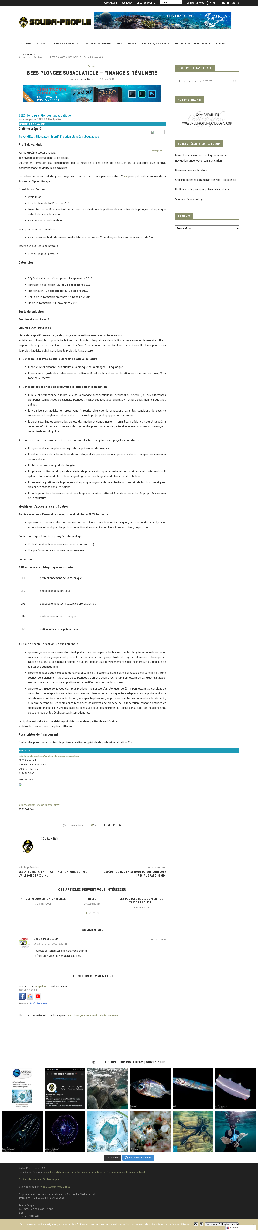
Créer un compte (146, 3)
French (233, 1227)
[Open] (22, 1088)
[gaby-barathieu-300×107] (207, 111)
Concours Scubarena (97, 43)
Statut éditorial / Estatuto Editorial (126, 1172)
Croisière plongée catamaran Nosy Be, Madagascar (205, 180)
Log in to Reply (158, 940)
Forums (221, 43)
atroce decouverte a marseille (43, 898)
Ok (195, 1224)
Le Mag (41, 43)
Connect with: (28, 990)
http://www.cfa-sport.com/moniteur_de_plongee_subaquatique (49, 756)
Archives (92, 66)
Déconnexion (110, 3)
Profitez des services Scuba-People (39, 1179)
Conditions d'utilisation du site (222, 1224)
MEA (119, 43)
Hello (92, 898)
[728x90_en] (92, 88)
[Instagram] (39, 1105)
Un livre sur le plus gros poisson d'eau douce (202, 189)
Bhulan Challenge (66, 43)
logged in (40, 986)
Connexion (126, 3)
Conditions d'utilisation (56, 1172)
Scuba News (86, 79)
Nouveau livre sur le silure (191, 170)
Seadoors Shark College (189, 199)
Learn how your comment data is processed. (93, 1015)
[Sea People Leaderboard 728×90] (163, 13)
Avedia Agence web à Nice (55, 1186)
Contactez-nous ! (196, 3)
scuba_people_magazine (15, 1071)
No (201, 1224)
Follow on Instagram (140, 1157)
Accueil (26, 43)
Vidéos (132, 43)
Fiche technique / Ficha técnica (88, 1172)
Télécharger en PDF (158, 150)
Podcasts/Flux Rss (154, 43)
